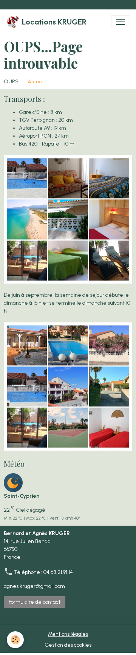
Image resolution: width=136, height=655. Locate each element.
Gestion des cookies (68, 645)
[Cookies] (15, 639)
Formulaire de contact (34, 602)
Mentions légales (68, 634)
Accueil (36, 81)
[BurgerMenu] (120, 21)
